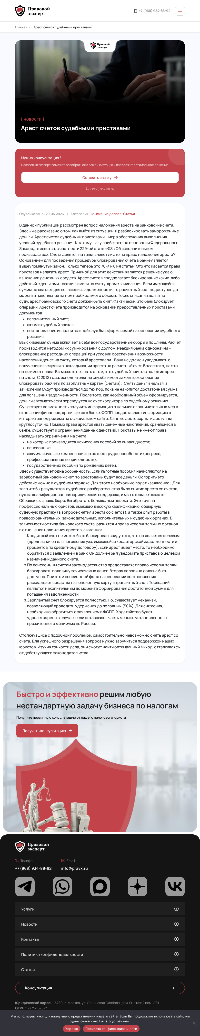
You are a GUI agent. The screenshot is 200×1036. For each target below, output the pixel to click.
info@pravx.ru (74, 868)
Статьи (129, 213)
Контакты (30, 939)
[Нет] (193, 1023)
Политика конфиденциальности (52, 954)
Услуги (28, 909)
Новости (29, 924)
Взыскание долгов (105, 213)
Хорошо (71, 1029)
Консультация (38, 988)
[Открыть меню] (180, 11)
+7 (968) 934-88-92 (154, 10)
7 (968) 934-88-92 (102, 189)
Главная (21, 27)
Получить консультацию (44, 730)
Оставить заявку (96, 177)
